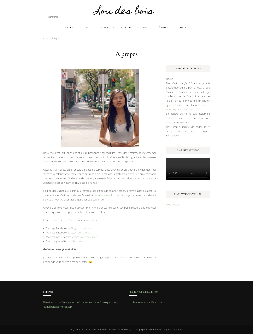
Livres (87, 27)
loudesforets (76, 241)
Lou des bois (123, 11)
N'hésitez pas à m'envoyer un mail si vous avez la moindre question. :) (80, 302)
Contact (184, 27)
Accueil (68, 27)
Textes (144, 27)
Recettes (126, 27)
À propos (163, 27)
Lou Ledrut (83, 232)
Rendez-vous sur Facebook (143, 292)
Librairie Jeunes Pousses (106, 195)
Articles (106, 27)
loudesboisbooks (90, 237)
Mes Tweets (172, 204)
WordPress (181, 329)
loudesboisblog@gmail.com (57, 306)
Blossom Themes (154, 329)
